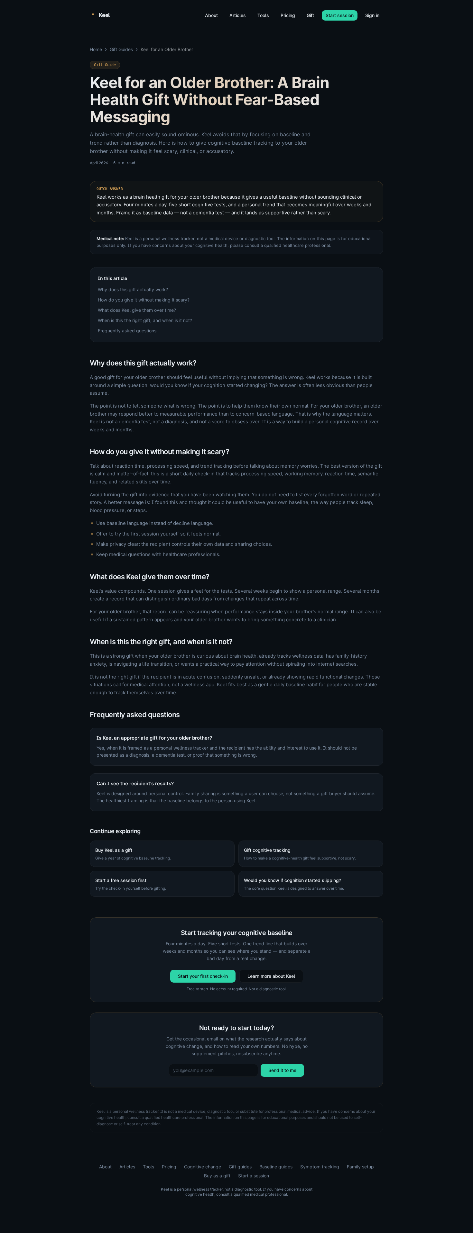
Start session (340, 15)
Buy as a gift (217, 1175)
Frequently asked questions (127, 330)
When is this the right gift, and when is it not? (145, 320)
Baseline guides (275, 1166)
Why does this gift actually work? (133, 289)
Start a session (253, 1175)
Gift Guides (121, 49)
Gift (310, 15)
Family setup (360, 1166)
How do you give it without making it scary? (144, 299)
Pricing (288, 15)
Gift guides (240, 1166)
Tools (263, 15)
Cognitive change (202, 1166)
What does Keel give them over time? (137, 310)
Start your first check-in (203, 976)
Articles (237, 15)
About (211, 15)
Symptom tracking (319, 1166)
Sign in (372, 15)
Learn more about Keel (271, 976)
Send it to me (282, 1070)
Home (96, 49)
